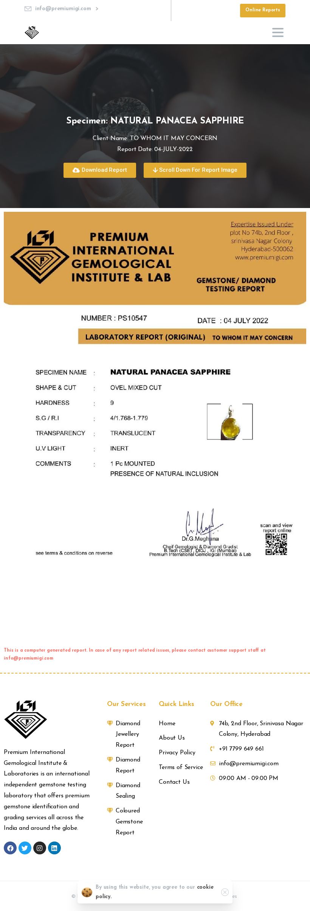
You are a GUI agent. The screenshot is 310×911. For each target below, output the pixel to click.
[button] (100, 170)
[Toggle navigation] (277, 32)
